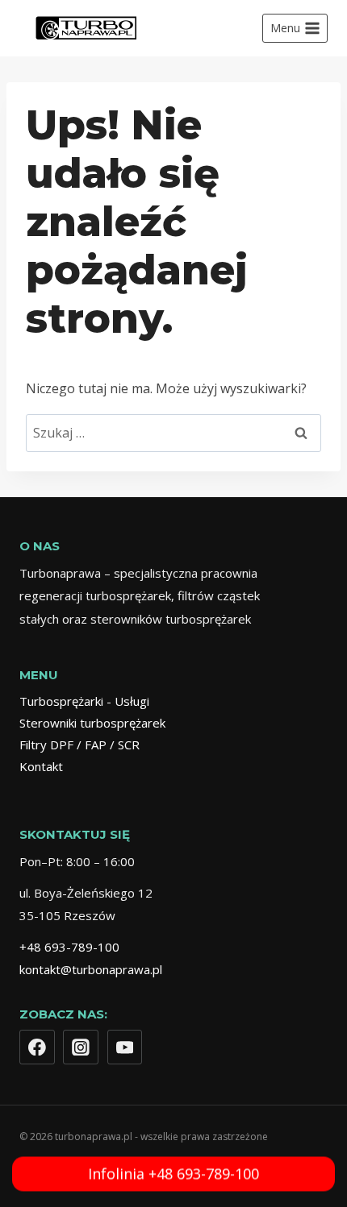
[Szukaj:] (173, 433)
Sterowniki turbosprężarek (92, 723)
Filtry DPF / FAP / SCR (79, 744)
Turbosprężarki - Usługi (84, 701)
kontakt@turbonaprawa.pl (90, 969)
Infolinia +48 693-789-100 (173, 1176)
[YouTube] (125, 1047)
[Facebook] (37, 1047)
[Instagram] (80, 1047)
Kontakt (41, 766)
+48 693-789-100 (69, 947)
